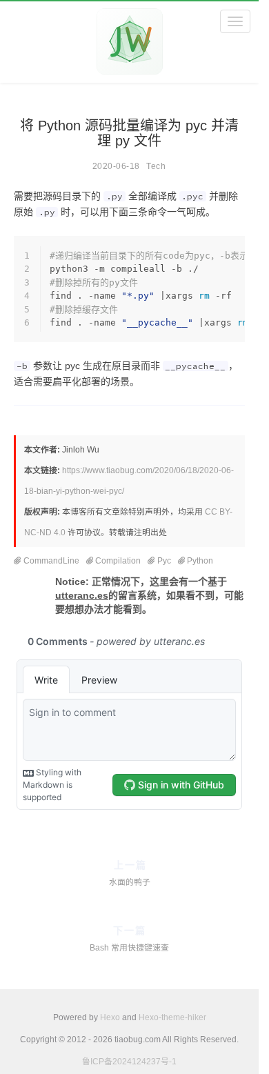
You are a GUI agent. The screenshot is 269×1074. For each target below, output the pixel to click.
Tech (156, 166)
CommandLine (51, 561)
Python (200, 561)
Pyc (164, 561)
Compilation (118, 561)
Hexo (110, 1017)
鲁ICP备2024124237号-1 (129, 1061)
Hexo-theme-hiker (172, 1017)
